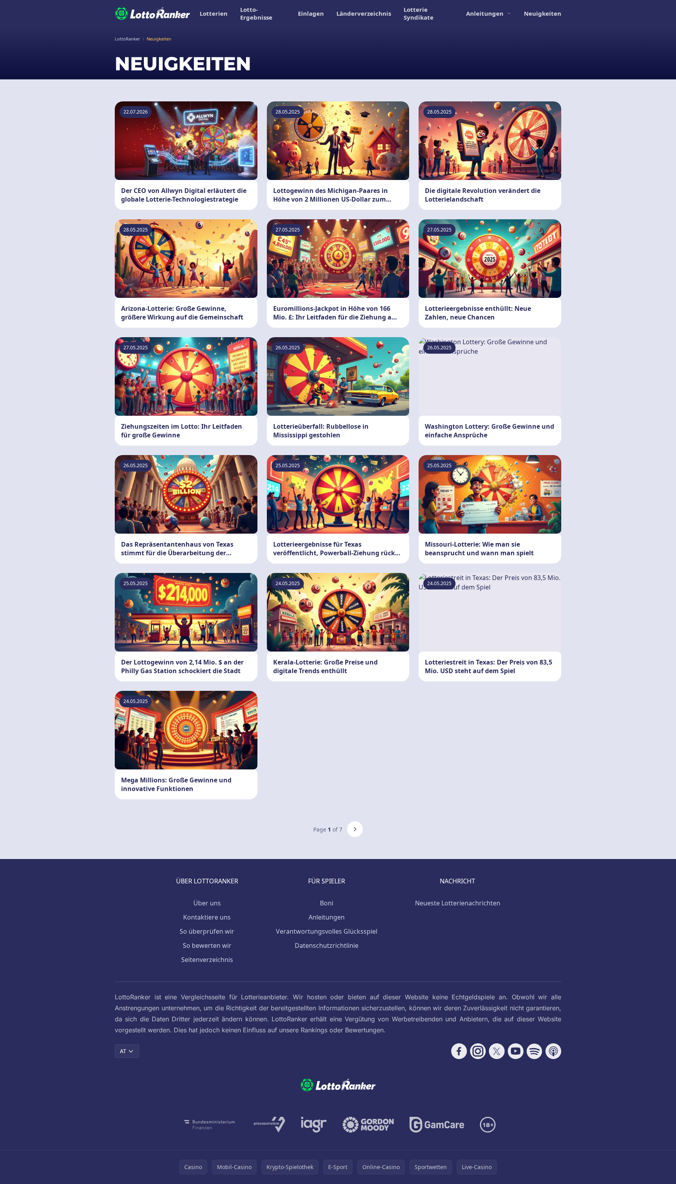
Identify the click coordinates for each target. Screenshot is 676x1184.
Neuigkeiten (542, 13)
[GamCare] (437, 1125)
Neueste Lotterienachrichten (457, 903)
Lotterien (214, 13)
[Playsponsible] (269, 1125)
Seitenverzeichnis (207, 959)
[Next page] (355, 829)
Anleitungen (484, 13)
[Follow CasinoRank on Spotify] (534, 1051)
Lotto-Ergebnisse (256, 13)
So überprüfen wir (207, 931)
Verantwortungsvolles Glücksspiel (326, 931)
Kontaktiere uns (207, 917)
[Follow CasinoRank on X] (497, 1051)
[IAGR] (314, 1125)
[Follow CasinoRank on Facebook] (459, 1051)
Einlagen (311, 13)
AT (123, 1051)
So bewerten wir (207, 945)
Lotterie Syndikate (419, 13)
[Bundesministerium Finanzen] (209, 1125)
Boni (326, 903)
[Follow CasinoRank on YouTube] (516, 1051)
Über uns (207, 903)
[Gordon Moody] (368, 1125)
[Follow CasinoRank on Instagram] (478, 1051)
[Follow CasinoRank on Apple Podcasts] (553, 1051)
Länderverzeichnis (363, 13)
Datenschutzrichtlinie (326, 945)
